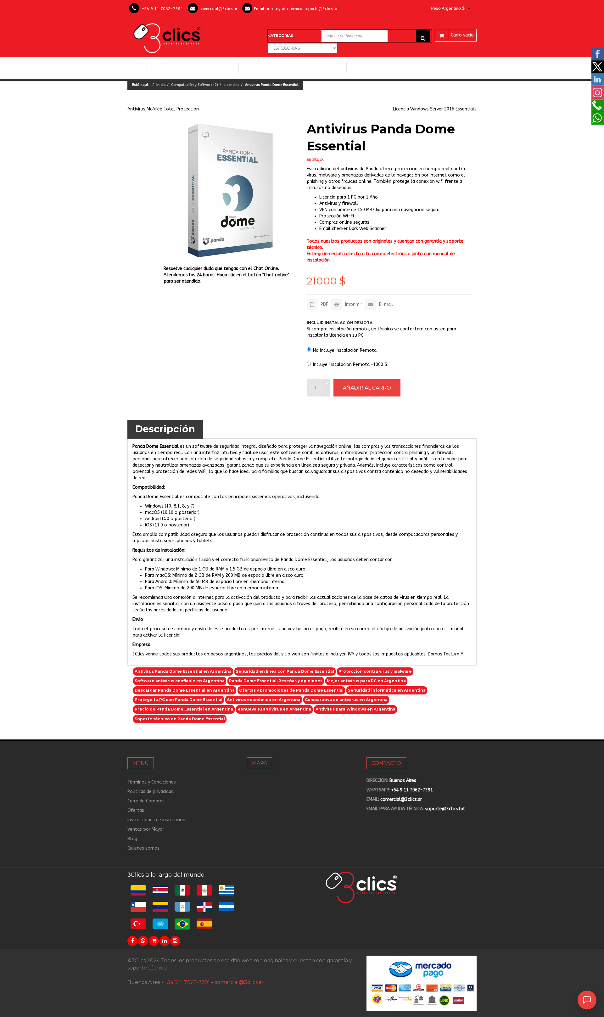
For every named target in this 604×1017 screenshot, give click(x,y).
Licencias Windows (265, 67)
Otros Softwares (371, 67)
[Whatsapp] (143, 941)
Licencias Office (216, 67)
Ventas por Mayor (145, 829)
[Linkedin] (164, 941)
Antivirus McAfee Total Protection (163, 109)
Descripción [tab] (165, 429)
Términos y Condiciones (151, 782)
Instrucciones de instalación (156, 820)
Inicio (137, 67)
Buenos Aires (402, 780)
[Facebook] (132, 941)
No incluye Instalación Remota (345, 350)
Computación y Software (170, 67)
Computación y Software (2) (194, 85)
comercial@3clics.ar (219, 8)
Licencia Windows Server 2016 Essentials (435, 109)
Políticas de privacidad (150, 791)
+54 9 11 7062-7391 (162, 8)
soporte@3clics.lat (322, 8)
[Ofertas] (154, 941)
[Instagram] (175, 941)
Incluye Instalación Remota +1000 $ (350, 364)
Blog (132, 838)
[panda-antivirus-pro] (230, 190)
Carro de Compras (146, 801)
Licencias (231, 85)
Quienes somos (143, 848)
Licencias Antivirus (316, 67)
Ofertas (135, 810)
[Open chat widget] (587, 1000)
